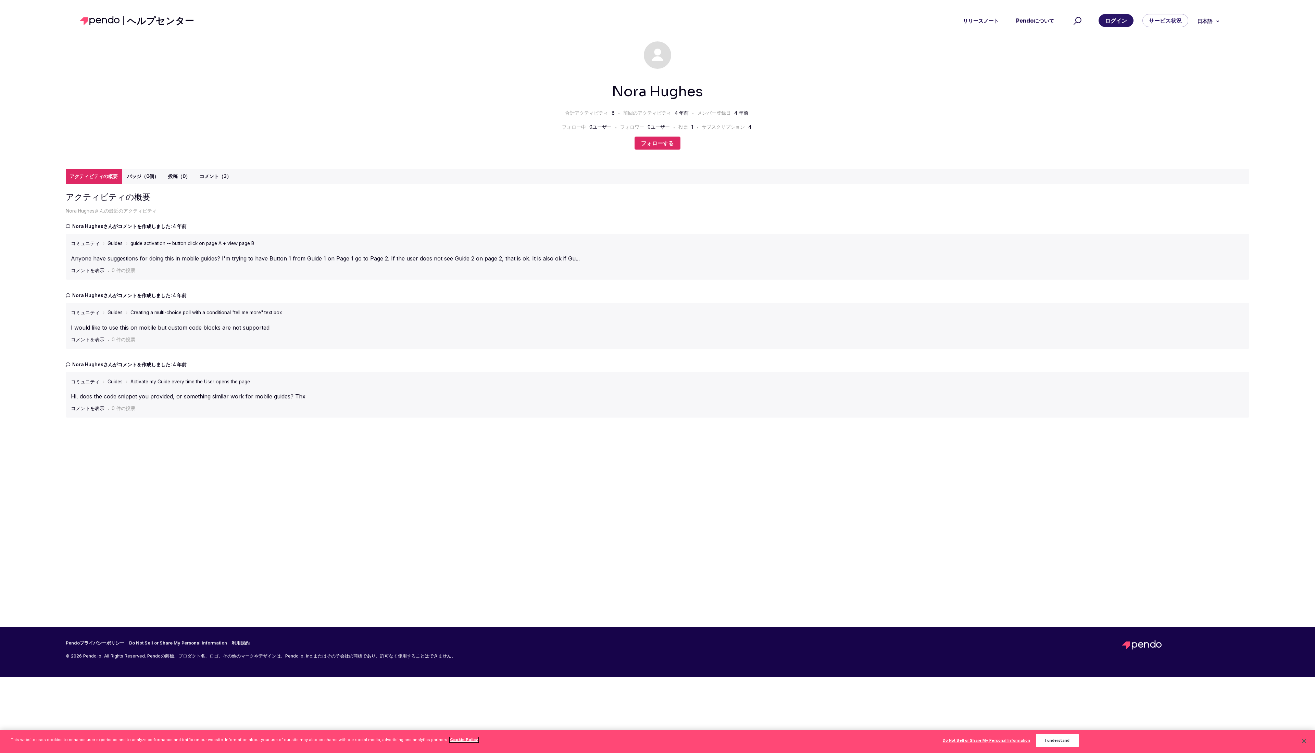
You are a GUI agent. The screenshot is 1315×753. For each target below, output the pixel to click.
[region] (657, 741)
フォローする (657, 143)
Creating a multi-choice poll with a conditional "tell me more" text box (206, 312)
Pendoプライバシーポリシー (95, 643)
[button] (1076, 21)
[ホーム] (101, 20)
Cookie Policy (464, 739)
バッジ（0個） (143, 176)
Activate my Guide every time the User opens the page (190, 381)
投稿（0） (179, 176)
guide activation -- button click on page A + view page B (192, 243)
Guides (115, 243)
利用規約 (241, 643)
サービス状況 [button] (1165, 20)
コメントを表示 (87, 270)
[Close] (1304, 741)
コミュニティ (85, 243)
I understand (1057, 740)
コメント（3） (215, 176)
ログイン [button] (1116, 20)
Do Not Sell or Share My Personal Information (986, 740)
